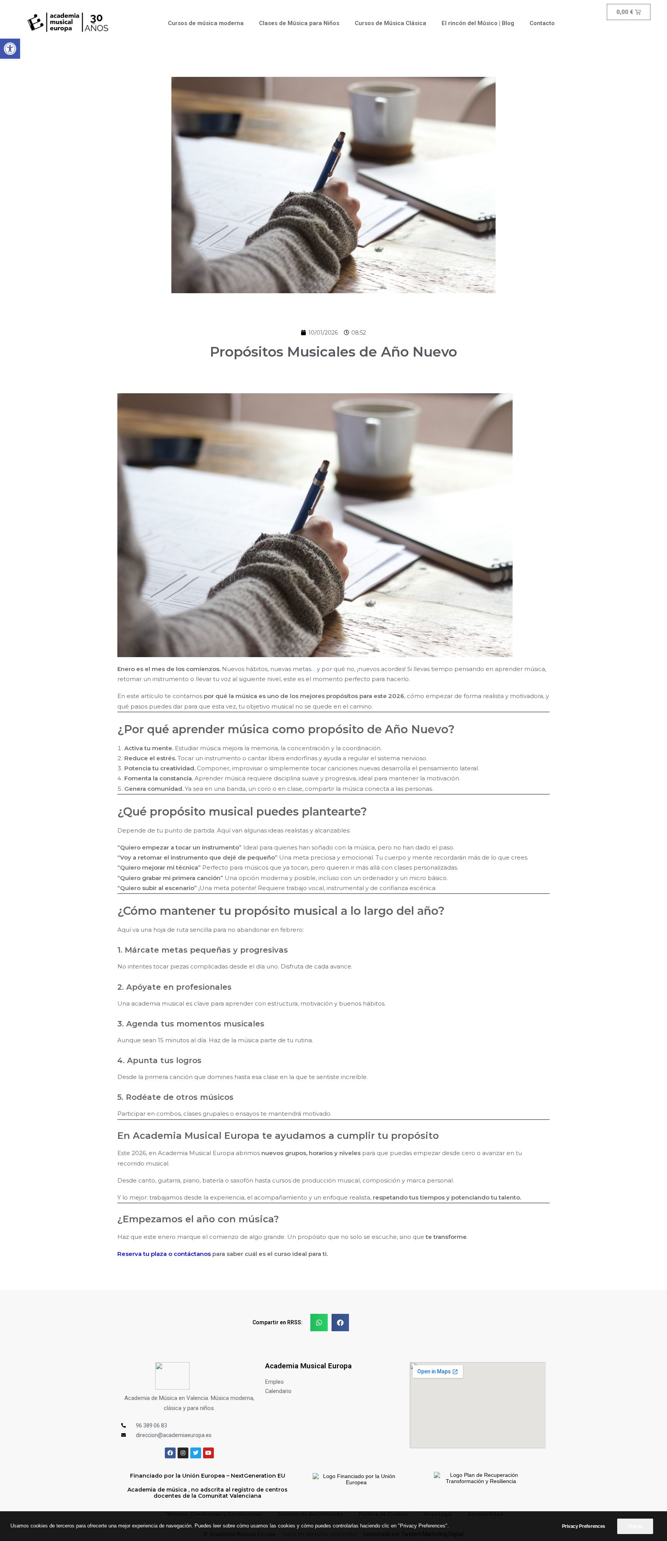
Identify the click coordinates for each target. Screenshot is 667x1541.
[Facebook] (170, 1453)
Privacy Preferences (583, 1526)
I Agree (635, 1526)
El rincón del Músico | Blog (478, 23)
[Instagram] (183, 1453)
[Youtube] (208, 1453)
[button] (10, 49)
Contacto (542, 23)
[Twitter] (195, 1453)
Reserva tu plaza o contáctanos (164, 1253)
